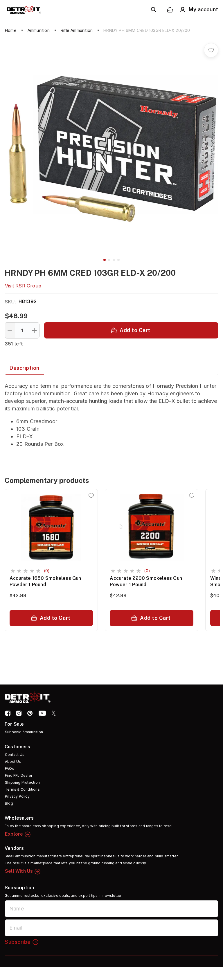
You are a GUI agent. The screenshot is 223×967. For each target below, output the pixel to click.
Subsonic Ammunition (24, 732)
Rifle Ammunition (77, 30)
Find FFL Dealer (18, 775)
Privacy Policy (17, 796)
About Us (13, 761)
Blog (9, 803)
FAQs (9, 768)
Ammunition (39, 30)
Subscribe (18, 942)
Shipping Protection (22, 782)
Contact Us (14, 754)
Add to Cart (135, 330)
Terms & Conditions (22, 789)
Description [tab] (24, 368)
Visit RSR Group (23, 286)
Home (11, 30)
